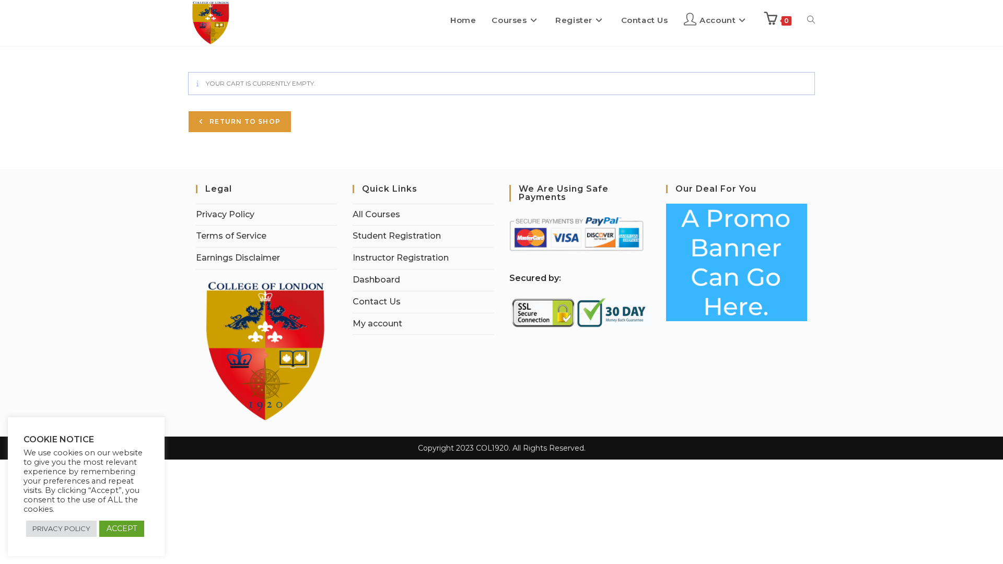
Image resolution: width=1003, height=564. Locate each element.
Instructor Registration (401, 258)
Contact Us (377, 302)
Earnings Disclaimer (238, 258)
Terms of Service (231, 236)
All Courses (376, 214)
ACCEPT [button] (122, 528)
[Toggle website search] (811, 20)
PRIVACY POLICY (61, 528)
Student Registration (397, 236)
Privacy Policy (225, 214)
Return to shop (244, 121)
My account (377, 323)
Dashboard (376, 280)
